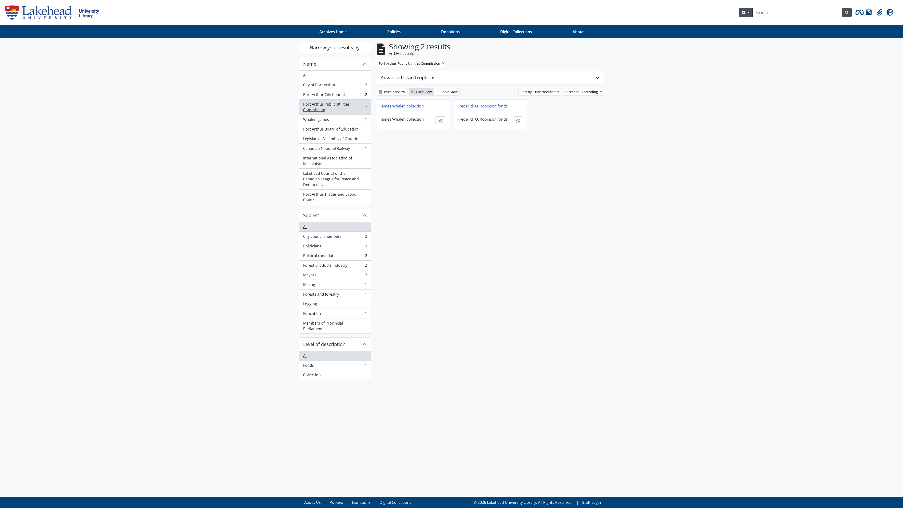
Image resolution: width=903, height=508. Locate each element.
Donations (450, 31)
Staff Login (591, 502)
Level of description (324, 344)
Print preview (394, 92)
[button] (859, 12)
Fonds (335, 366)
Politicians (335, 247)
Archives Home (333, 31)
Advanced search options (408, 77)
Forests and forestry (335, 295)
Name (309, 64)
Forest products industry (335, 266)
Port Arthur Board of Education (335, 130)
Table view (449, 92)
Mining (335, 286)
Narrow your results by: (335, 47)
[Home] (54, 13)
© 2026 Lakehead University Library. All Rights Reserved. (523, 502)
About (578, 31)
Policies (394, 31)
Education (335, 314)
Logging (335, 305)
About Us (312, 502)
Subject (311, 215)
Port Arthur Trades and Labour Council (335, 197)
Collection (335, 376)
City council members (335, 237)
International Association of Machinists (335, 160)
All (305, 75)
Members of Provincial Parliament (335, 326)
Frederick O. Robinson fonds (483, 106)
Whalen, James (335, 120)
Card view (423, 92)
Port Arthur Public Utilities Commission (335, 107)
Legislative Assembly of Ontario (335, 140)
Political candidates (335, 257)
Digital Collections (516, 31)
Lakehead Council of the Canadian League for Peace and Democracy (335, 179)
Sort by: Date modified (539, 92)
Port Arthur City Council (335, 95)
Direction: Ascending (582, 92)
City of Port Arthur (335, 86)
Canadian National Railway (335, 149)
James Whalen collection (402, 106)
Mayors (335, 276)
